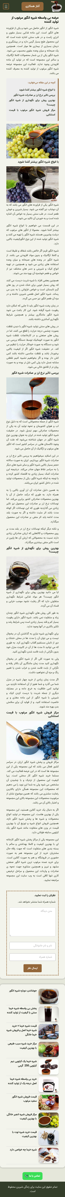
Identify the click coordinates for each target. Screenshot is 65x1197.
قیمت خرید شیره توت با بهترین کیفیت (24, 1134)
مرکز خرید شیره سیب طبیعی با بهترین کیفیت (22, 1046)
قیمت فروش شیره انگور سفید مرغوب (24, 1099)
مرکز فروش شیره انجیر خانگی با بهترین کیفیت (22, 1117)
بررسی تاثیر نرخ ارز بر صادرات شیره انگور (34, 95)
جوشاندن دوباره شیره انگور (23, 991)
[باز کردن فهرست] (6, 6)
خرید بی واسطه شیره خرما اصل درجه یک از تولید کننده (22, 1081)
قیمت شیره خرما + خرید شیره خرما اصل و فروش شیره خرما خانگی (21, 1030)
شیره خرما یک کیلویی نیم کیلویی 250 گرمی (24, 1063)
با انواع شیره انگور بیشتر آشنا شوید (37, 90)
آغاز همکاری (33, 6)
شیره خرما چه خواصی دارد (23, 1150)
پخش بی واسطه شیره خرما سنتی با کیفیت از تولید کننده (22, 1010)
